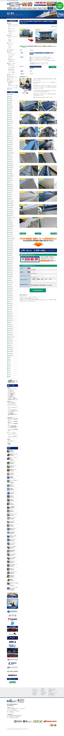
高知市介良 (10, 111)
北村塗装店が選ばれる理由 (9, 8)
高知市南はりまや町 (11, 217)
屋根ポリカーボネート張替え (13, 85)
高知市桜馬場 (10, 334)
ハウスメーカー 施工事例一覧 (12, 493)
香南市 (9, 359)
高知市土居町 (10, 343)
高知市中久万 (10, 263)
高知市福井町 (10, 100)
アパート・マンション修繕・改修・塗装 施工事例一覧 (13, 588)
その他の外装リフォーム (52, 693)
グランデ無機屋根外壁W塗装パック (13, 428)
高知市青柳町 (10, 249)
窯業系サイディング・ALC (38, 52)
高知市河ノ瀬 (10, 194)
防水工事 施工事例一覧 (12, 511)
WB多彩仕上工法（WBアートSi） (13, 399)
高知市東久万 (10, 150)
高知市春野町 (10, 94)
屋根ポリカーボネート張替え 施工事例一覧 (14, 584)
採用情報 (34, 694)
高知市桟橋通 (10, 351)
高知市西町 (10, 280)
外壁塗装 (31, 52)
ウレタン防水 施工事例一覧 (12, 522)
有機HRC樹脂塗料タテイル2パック (13, 415)
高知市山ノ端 (10, 332)
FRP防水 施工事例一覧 (12, 525)
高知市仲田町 (10, 251)
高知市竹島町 (10, 121)
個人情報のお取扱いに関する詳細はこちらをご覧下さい (42, 285)
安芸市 (9, 368)
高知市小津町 (10, 272)
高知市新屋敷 (10, 161)
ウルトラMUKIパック (11, 391)
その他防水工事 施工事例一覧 (12, 533)
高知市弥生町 (10, 242)
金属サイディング (46, 52)
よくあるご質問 (44, 692)
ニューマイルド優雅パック (12, 402)
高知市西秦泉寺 (11, 226)
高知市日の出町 (11, 257)
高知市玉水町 (10, 318)
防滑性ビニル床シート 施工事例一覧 (13, 529)
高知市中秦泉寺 (11, 205)
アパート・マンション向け (53, 692)
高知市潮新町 (10, 173)
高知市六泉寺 (10, 188)
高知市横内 (10, 134)
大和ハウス (10, 44)
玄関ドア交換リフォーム (12, 76)
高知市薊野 (10, 117)
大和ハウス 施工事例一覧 (12, 496)
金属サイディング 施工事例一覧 (12, 463)
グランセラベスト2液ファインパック (12, 408)
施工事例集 (25, 8)
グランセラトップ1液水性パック (12, 398)
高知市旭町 (10, 146)
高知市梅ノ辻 (10, 303)
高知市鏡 (9, 322)
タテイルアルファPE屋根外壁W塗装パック (13, 430)
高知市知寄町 (10, 290)
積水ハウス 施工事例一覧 (12, 500)
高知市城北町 (10, 353)
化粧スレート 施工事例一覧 (12, 485)
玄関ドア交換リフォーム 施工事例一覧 (13, 565)
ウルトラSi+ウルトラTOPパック (13, 409)
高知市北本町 (10, 240)
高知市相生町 (10, 288)
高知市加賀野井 (11, 165)
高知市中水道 (10, 299)
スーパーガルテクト (11, 70)
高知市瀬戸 (10, 115)
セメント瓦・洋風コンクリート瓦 (13, 37)
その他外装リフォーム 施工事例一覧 (13, 573)
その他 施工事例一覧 (12, 504)
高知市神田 (10, 98)
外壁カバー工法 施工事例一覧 (12, 562)
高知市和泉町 (10, 215)
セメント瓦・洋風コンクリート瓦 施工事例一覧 (14, 481)
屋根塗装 (51, 52)
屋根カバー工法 (11, 64)
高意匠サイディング (11, 31)
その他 (9, 47)
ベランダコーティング (12, 53)
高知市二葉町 (10, 282)
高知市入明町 (10, 313)
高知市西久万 (10, 140)
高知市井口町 (10, 230)
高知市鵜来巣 (10, 274)
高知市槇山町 (10, 326)
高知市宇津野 (10, 234)
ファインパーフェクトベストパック (13, 406)
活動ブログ (30, 8)
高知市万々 (10, 125)
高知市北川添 (10, 267)
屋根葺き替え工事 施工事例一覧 (12, 551)
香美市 (9, 366)
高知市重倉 (10, 255)
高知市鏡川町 (10, 347)
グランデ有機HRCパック (11, 393)
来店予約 (43, 694)
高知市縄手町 (10, 330)
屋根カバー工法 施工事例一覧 (12, 540)
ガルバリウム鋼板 (11, 67)
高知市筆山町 (10, 297)
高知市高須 (10, 119)
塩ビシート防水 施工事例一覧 (12, 518)
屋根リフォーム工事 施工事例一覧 (13, 536)
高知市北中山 (10, 324)
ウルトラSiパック (10, 390)
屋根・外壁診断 (51, 694)
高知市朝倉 (10, 102)
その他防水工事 (11, 61)
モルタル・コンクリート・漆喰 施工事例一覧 (14, 458)
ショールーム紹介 (40, 8)
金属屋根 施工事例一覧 (12, 489)
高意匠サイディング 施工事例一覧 (13, 470)
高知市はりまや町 (11, 336)
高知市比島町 (10, 148)
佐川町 (9, 370)
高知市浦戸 (10, 278)
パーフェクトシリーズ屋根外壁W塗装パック (13, 422)
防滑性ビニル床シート (12, 59)
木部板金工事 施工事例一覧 (12, 576)
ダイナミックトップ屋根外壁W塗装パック (13, 420)
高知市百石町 (10, 127)
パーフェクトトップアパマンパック (13, 435)
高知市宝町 (10, 196)
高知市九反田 (10, 236)
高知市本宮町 (10, 328)
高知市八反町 (10, 157)
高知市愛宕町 (10, 276)
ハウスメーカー (11, 43)
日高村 (9, 374)
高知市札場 (10, 311)
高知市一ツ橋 (10, 138)
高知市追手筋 (10, 286)
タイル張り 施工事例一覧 (12, 474)
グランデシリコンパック (11, 392)
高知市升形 (10, 309)
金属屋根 (31, 54)
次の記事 (23, 233)
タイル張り (10, 33)
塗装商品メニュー (19, 8)
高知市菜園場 (10, 203)
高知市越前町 (10, 253)
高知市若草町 (10, 186)
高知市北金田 (10, 180)
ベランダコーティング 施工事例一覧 (13, 515)
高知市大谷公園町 (11, 238)
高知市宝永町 (10, 190)
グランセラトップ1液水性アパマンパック (12, 437)
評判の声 (34, 8)
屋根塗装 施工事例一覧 (12, 477)
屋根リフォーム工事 (11, 63)
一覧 (38, 233)
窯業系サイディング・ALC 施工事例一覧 (14, 455)
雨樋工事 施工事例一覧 (12, 580)
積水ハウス (10, 46)
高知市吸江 (10, 284)
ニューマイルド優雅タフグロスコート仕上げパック (13, 412)
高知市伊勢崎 (10, 213)
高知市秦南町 (10, 207)
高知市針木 (10, 192)
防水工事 (9, 52)
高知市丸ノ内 (10, 345)
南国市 (9, 357)
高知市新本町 (10, 228)
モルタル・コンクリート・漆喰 (13, 26)
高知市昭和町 (10, 232)
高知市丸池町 (10, 295)
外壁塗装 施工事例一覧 (12, 451)
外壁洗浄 (9, 444)
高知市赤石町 (10, 305)
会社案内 (14, 8)
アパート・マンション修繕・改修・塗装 (13, 88)
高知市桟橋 (10, 171)
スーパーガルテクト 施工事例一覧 (13, 544)
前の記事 (53, 233)
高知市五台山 (10, 159)
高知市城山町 (10, 209)
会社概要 (34, 692)
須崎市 (9, 376)
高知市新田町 (10, 142)
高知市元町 (10, 219)
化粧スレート (10, 39)
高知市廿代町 (10, 259)
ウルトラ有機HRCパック (11, 394)
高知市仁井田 (10, 144)
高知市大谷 (10, 301)
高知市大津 (10, 104)
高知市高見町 (10, 261)
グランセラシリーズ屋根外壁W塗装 (13, 424)
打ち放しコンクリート (12, 30)
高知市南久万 (10, 265)
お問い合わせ (43, 693)
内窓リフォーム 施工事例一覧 (12, 569)
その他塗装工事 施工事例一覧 (12, 507)
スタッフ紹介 (45, 8)
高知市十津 (10, 182)
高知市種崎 (10, 169)
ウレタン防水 (10, 56)
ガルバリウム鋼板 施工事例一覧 (12, 547)
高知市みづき (10, 123)
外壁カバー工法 (11, 74)
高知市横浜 (10, 96)
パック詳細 (52, 66)
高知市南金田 (10, 355)
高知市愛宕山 (10, 184)
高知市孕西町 (10, 167)
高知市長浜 (10, 113)
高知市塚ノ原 (10, 136)
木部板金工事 (10, 82)
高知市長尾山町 (11, 211)
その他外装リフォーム (12, 81)
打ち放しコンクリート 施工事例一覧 (13, 466)
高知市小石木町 (11, 320)
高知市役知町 (10, 349)
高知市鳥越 (10, 307)
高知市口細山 (10, 163)
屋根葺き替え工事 (11, 69)
